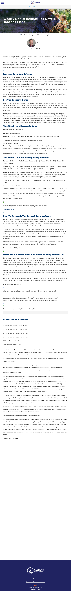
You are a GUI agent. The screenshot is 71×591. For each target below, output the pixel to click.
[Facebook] (34, 578)
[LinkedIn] (37, 578)
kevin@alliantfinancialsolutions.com (35, 582)
